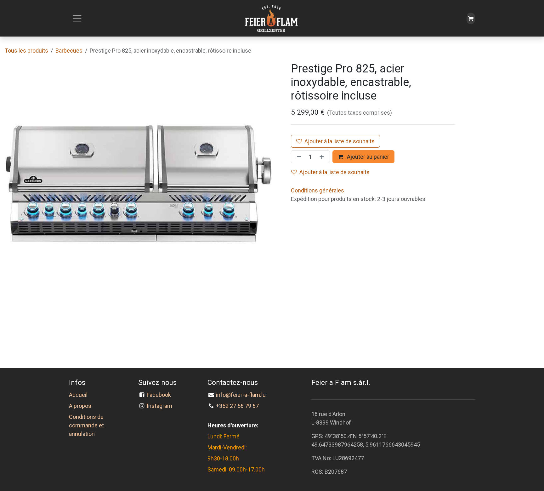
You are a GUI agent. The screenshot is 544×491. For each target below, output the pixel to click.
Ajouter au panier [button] (367, 156)
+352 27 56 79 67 (237, 406)
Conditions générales (317, 190)
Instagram (159, 406)
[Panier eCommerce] (471, 18)
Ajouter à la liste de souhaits (339, 141)
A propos (80, 406)
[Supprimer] (297, 157)
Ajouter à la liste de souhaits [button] (334, 172)
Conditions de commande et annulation (86, 425)
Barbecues (68, 50)
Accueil (78, 394)
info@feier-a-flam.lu (241, 394)
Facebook (160, 394)
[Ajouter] (323, 157)
